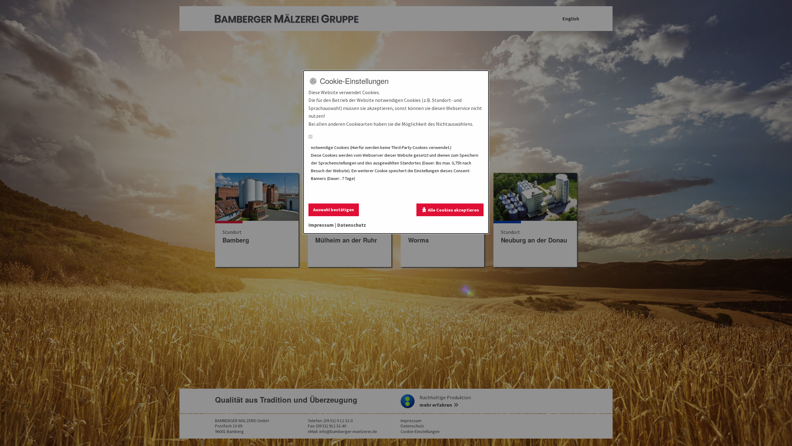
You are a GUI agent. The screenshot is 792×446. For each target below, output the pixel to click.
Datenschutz (351, 225)
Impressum (321, 225)
